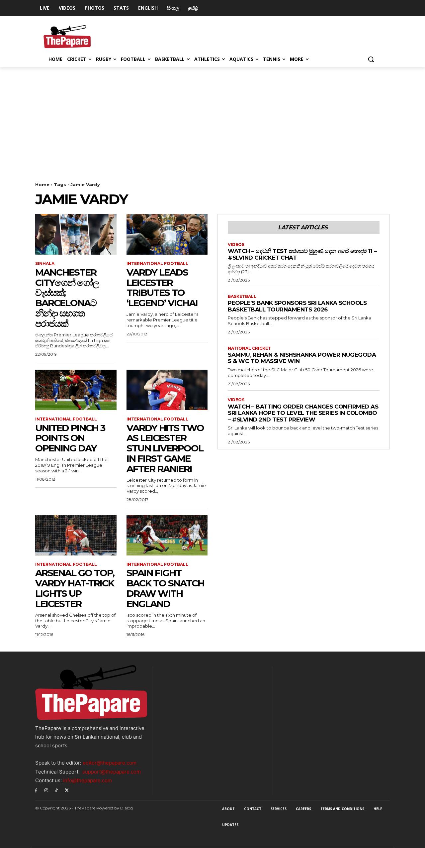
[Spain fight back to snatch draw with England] (167, 535)
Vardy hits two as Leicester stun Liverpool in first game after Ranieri (165, 448)
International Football (157, 263)
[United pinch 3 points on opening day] (76, 390)
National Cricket (249, 348)
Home (42, 184)
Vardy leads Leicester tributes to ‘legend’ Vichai (162, 287)
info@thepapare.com (87, 780)
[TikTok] (56, 790)
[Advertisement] (212, 117)
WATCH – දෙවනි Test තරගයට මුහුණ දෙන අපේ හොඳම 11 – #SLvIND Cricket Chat (302, 254)
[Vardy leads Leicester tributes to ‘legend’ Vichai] (167, 234)
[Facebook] (36, 790)
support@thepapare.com (111, 772)
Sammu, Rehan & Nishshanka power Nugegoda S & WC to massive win (302, 358)
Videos (236, 244)
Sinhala (44, 263)
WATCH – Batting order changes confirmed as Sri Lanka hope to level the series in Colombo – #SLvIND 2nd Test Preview (303, 413)
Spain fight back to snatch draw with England (165, 588)
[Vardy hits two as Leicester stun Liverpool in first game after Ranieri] (167, 390)
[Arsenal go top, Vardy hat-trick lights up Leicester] (76, 535)
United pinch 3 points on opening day (70, 438)
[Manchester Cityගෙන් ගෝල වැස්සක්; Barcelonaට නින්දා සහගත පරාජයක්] (76, 234)
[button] (371, 59)
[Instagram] (46, 790)
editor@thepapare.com (109, 763)
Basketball (242, 296)
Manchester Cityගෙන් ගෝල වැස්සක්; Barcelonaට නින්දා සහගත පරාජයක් (67, 298)
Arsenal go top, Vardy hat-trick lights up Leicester (74, 588)
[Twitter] (66, 790)
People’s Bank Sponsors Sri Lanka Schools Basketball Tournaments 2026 (297, 306)
